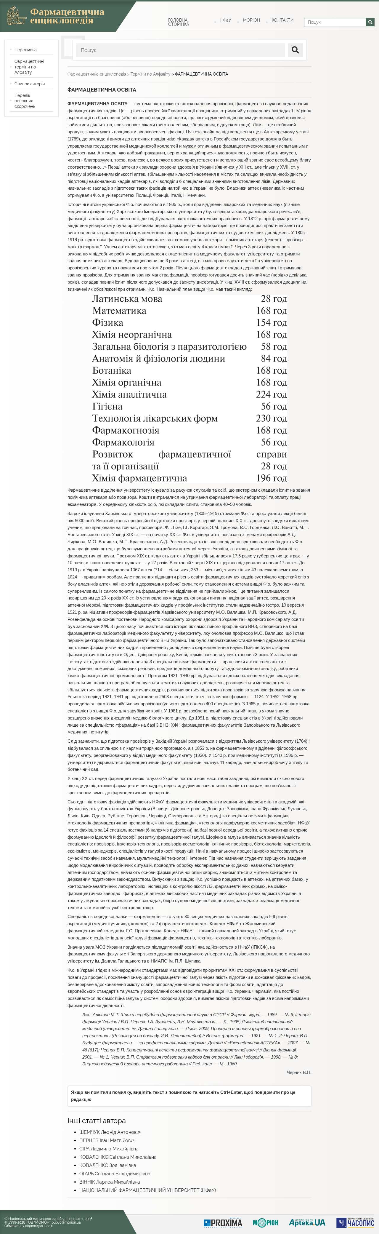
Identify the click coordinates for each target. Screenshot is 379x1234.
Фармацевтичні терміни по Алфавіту (29, 66)
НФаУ (225, 20)
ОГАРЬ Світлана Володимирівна (114, 1174)
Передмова (26, 49)
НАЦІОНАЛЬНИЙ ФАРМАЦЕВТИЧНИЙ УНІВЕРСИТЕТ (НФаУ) (147, 1190)
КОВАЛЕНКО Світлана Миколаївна (118, 1157)
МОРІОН (251, 20)
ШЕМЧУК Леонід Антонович (110, 1132)
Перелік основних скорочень (25, 100)
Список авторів (30, 83)
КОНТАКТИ (282, 20)
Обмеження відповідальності (28, 1226)
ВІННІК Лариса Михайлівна (109, 1182)
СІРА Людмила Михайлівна (109, 1149)
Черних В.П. (299, 1072)
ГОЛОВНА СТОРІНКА (178, 22)
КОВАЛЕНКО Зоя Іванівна (107, 1165)
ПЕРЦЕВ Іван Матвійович (107, 1140)
